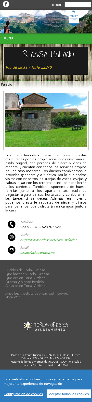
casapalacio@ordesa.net (37, 253)
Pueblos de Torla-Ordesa (25, 270)
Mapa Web (12, 297)
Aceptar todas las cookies (69, 394)
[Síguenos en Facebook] (6, 6)
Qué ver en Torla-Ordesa (25, 278)
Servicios (8, 80)
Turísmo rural (53, 80)
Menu (8, 38)
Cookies (62, 293)
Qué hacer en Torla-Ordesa (27, 274)
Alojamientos (29, 80)
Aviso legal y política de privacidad (29, 293)
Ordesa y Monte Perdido (24, 282)
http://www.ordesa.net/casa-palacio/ (48, 240)
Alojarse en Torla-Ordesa (25, 286)
